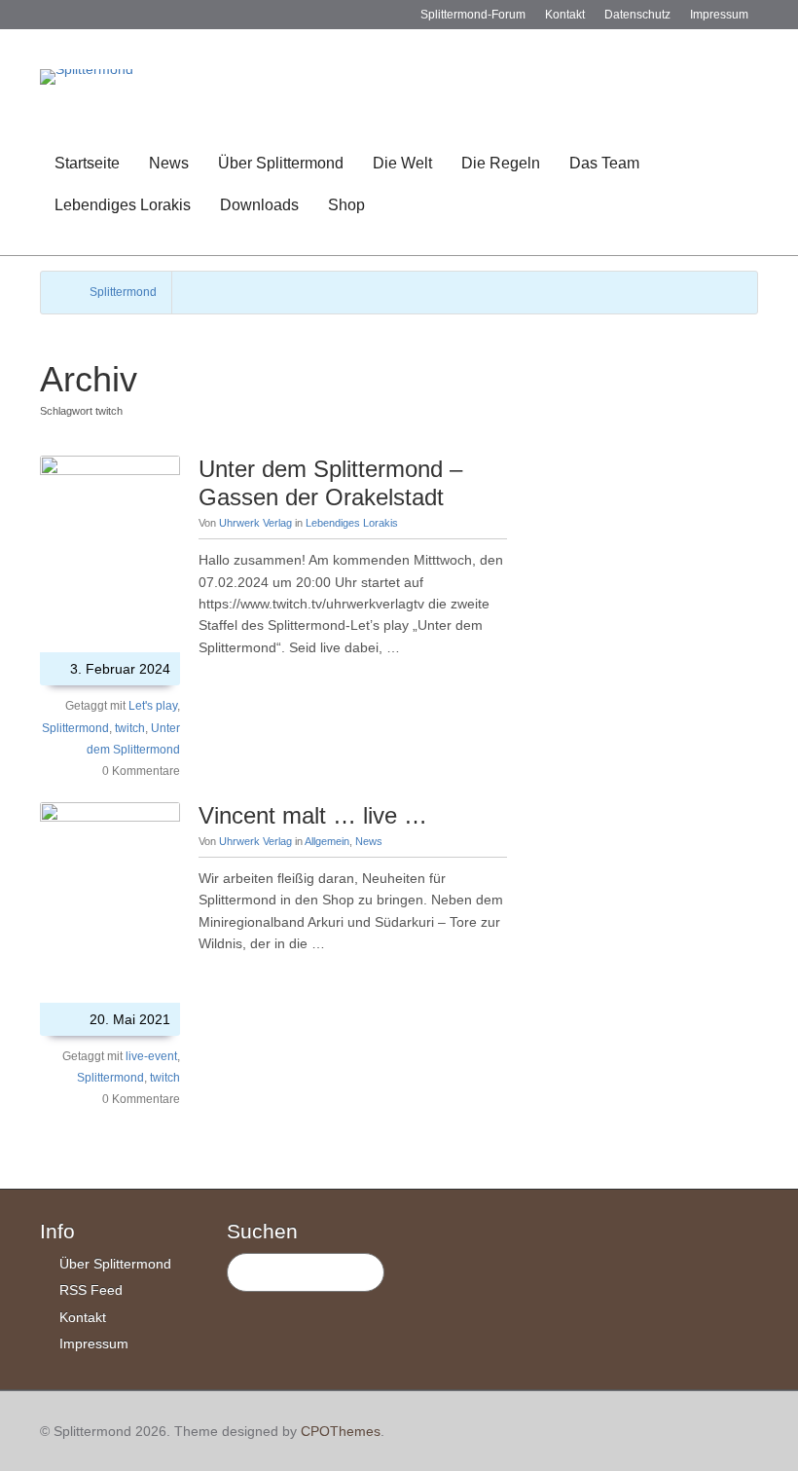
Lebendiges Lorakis (122, 205)
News (169, 163)
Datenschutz (637, 14)
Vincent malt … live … (313, 815)
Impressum (719, 14)
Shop (346, 205)
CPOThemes (341, 1431)
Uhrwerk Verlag (255, 523)
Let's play (152, 706)
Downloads (259, 205)
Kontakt (565, 14)
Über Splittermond (281, 163)
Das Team (604, 163)
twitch (130, 728)
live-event (151, 1056)
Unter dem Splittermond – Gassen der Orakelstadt (330, 483)
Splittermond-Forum (473, 14)
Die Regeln (500, 163)
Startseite (87, 163)
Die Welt (402, 163)
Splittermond (123, 292)
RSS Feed (91, 1290)
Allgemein (327, 841)
